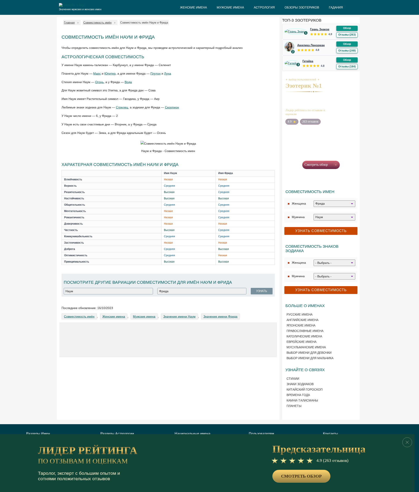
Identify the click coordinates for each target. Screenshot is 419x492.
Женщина (299, 203)
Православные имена (305, 331)
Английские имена (302, 320)
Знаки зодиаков (300, 384)
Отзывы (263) (347, 34)
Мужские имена (144, 316)
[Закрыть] (407, 442)
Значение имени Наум (179, 316)
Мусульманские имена (306, 347)
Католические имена (304, 336)
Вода (128, 82)
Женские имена (113, 316)
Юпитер (110, 73)
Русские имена (300, 314)
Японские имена (301, 325)
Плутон (155, 73)
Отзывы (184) (347, 66)
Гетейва (307, 61)
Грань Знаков (319, 29)
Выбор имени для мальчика (310, 358)
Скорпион (172, 107)
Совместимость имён (79, 316)
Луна (167, 73)
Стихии (293, 378)
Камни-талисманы (302, 400)
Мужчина (298, 217)
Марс (97, 73)
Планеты (294, 406)
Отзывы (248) (347, 50)
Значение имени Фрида (220, 316)
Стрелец (122, 107)
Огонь (99, 82)
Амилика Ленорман (311, 45)
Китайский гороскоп (305, 389)
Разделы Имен (38, 434)
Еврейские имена (301, 341)
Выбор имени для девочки (309, 352)
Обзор (347, 28)
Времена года (298, 395)
